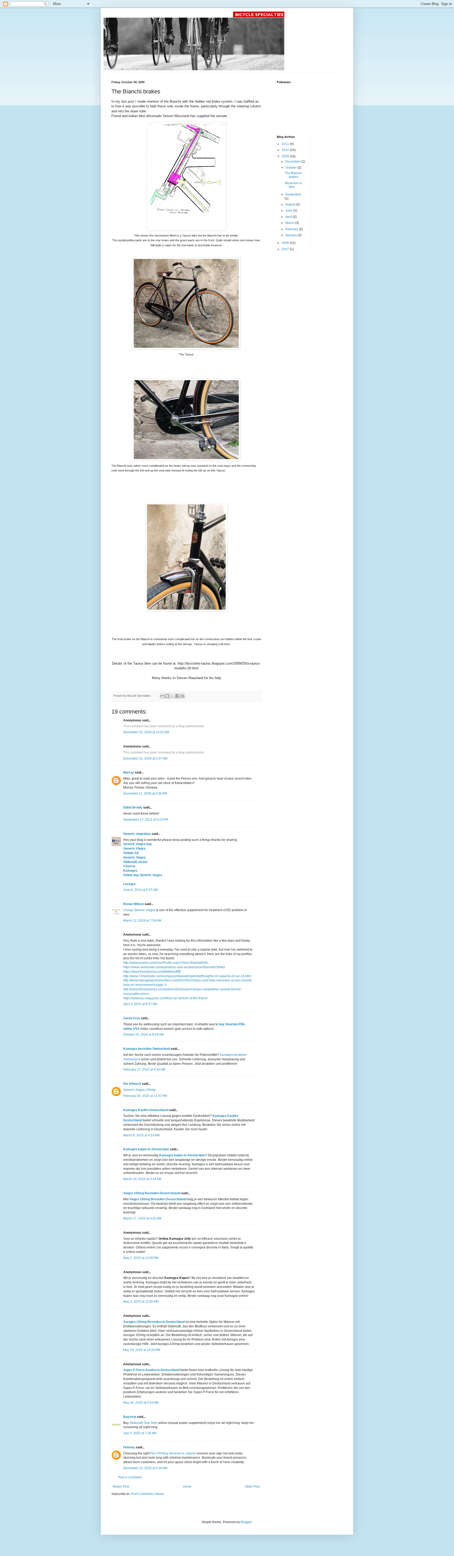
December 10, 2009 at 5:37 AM (145, 758)
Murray (128, 772)
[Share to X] (172, 696)
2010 (286, 150)
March (290, 223)
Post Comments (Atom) (147, 1494)
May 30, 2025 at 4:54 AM (140, 1402)
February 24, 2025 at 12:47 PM (145, 1096)
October (291, 167)
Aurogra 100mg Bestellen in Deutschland (154, 1322)
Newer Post (121, 1486)
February (292, 229)
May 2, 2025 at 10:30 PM (140, 1301)
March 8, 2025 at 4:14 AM (141, 1135)
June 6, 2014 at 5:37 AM (140, 890)
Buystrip (129, 1417)
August (290, 204)
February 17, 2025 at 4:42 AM (144, 1069)
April (289, 217)
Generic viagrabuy (137, 834)
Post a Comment (130, 1477)
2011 (286, 144)
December (293, 161)
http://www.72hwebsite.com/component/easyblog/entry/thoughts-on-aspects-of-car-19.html (187, 976)
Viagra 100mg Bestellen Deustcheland (151, 1193)
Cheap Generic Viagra (139, 910)
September (293, 194)
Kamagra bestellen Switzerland (146, 1049)
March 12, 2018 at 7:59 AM (142, 920)
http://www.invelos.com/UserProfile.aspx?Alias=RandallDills (165, 963)
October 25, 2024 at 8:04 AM (143, 1034)
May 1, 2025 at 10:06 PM (140, 1258)
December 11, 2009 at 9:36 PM (145, 793)
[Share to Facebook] (177, 696)
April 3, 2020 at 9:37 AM (140, 1004)
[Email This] (162, 696)
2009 (286, 156)
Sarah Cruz (131, 1018)
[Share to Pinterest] (182, 696)
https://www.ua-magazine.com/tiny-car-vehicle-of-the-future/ (165, 998)
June (289, 210)
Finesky (129, 1447)
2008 (286, 243)
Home (187, 1486)
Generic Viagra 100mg (139, 1090)
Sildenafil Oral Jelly (143, 1423)
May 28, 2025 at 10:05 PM (141, 1350)
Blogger (246, 1522)
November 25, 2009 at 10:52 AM (146, 732)
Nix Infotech (132, 1084)
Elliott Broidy (132, 807)
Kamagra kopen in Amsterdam (146, 1149)
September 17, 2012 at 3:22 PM (145, 819)
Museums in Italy (293, 185)
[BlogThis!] (167, 696)
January (291, 235)
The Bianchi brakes (293, 175)
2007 (286, 249)
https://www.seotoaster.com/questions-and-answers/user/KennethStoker (174, 967)
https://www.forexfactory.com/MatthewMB (152, 971)
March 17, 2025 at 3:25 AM (142, 1218)
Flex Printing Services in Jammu (173, 1453)
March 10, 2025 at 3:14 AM (142, 1179)
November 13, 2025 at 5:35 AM (145, 1468)
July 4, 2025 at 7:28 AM (139, 1433)
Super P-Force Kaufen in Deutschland (151, 1370)
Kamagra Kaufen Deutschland (145, 1110)
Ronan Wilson (133, 904)
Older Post (252, 1486)
